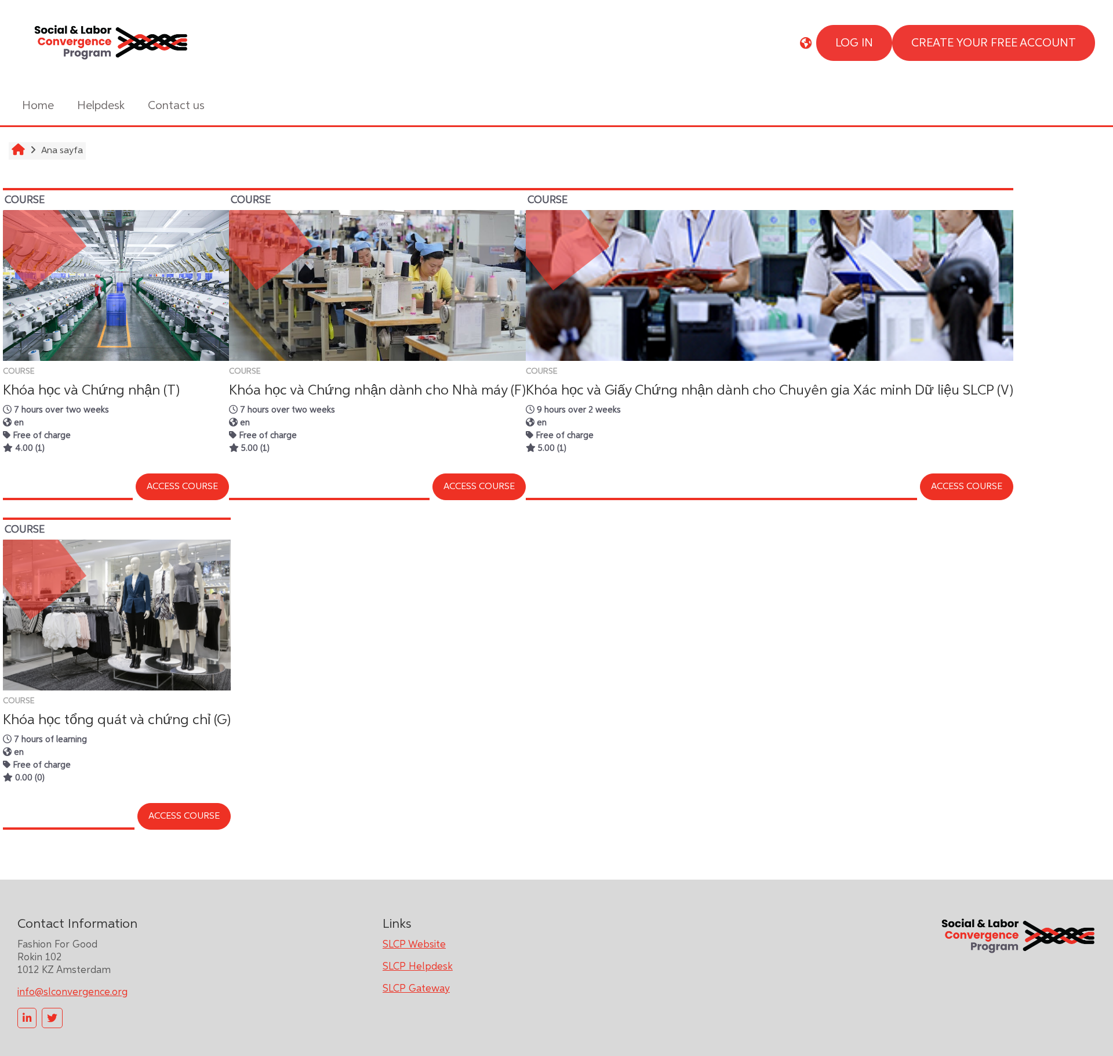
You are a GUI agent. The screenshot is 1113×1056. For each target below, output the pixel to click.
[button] (805, 43)
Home (38, 105)
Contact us (176, 105)
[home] (110, 42)
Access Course (182, 486)
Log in (854, 43)
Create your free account (993, 43)
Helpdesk (101, 105)
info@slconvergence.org (72, 992)
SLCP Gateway (416, 988)
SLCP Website (414, 944)
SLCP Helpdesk (418, 966)
